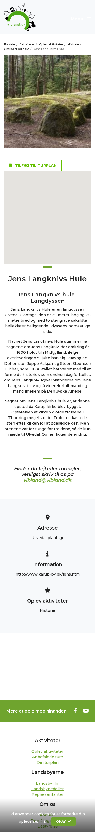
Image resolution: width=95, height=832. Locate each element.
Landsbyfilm (47, 783)
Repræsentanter (48, 794)
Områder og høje (16, 49)
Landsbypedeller (47, 789)
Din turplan (48, 762)
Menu (78, 18)
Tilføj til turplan (35, 165)
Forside (9, 44)
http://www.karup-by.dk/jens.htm (48, 574)
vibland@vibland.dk (47, 480)
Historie (73, 44)
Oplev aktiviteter (51, 44)
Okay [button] (61, 822)
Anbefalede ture (47, 757)
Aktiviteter (27, 44)
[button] (45, 821)
